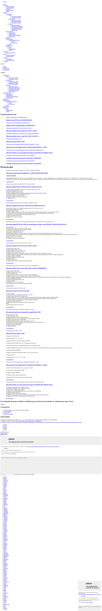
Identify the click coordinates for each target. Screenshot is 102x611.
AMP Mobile (38, 421)
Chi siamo (5, 5)
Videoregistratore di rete (14, 40)
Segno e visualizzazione (17, 422)
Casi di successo (9, 56)
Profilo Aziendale (10, 6)
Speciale (11, 24)
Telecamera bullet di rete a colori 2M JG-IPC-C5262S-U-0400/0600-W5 (26, 268)
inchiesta (8, 181)
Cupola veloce (12, 36)
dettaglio (12, 181)
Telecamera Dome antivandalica (46, 422)
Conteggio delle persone (17, 27)
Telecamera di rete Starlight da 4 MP (30, 422)
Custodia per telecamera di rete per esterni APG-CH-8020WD (23, 158)
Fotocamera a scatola (16, 20)
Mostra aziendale (10, 10)
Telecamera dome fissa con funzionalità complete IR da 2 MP (23, 312)
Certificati (8, 9)
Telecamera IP (9, 14)
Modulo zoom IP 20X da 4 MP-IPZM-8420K (19, 120)
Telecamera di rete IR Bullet (59, 422)
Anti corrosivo (12, 32)
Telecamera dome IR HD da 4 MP (73, 422)
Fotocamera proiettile (16, 16)
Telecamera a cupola (16, 17)
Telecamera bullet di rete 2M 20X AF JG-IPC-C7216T (21, 131)
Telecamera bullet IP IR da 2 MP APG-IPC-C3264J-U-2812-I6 (23, 187)
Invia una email (4, 433)
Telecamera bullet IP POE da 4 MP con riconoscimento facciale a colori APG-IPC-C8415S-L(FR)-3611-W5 (36, 224)
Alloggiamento (12, 49)
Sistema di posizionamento (15, 35)
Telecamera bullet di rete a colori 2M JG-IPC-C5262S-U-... (22, 136)
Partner (7, 11)
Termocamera (15, 30)
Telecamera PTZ (9, 31)
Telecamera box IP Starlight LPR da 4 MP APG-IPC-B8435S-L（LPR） (27, 147)
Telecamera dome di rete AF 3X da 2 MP (17, 291)
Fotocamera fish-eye (16, 25)
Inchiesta (2, 404)
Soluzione (5, 51)
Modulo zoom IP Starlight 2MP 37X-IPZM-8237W (20, 125)
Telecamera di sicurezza (6, 422)
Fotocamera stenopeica (17, 29)
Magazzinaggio (9, 39)
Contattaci (5, 61)
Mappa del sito (31, 421)
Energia (10, 50)
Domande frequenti (10, 60)
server (10, 44)
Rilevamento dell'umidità (17, 26)
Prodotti (5, 12)
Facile (10, 15)
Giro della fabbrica (10, 7)
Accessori (8, 46)
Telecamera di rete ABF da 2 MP (15, 141)
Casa (4, 4)
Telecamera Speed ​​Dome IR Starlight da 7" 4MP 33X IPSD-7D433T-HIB (27, 173)
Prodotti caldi (24, 421)
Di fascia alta (12, 19)
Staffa (10, 47)
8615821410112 (4, 434)
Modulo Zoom (9, 45)
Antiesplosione (12, 34)
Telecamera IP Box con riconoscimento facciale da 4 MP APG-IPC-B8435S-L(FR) (29, 152)
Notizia (5, 54)
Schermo (8, 37)
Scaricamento (9, 59)
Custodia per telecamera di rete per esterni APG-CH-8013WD (23, 163)
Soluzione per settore (10, 52)
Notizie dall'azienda (10, 55)
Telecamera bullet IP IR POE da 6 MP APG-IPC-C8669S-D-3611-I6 (25, 205)
